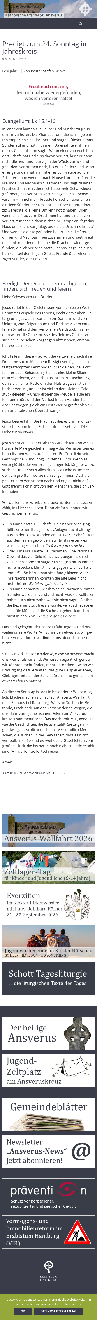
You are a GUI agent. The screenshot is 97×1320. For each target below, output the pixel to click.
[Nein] (91, 1307)
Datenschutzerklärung (58, 1311)
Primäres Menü (91, 23)
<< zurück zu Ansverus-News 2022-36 (33, 772)
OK (23, 1311)
